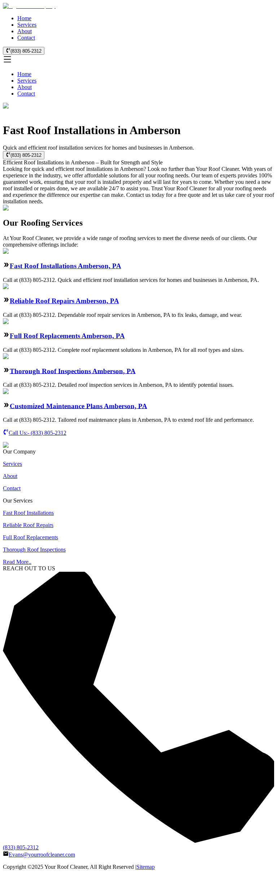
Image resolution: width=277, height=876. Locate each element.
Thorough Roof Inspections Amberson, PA (73, 371)
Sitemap (145, 867)
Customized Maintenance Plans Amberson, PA (78, 406)
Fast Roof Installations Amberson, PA (65, 266)
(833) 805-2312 (25, 51)
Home (24, 18)
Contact (26, 38)
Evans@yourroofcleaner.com (42, 854)
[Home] (29, 6)
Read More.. (17, 562)
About (24, 31)
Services (26, 25)
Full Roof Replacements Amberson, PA (67, 336)
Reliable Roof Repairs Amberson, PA (64, 301)
